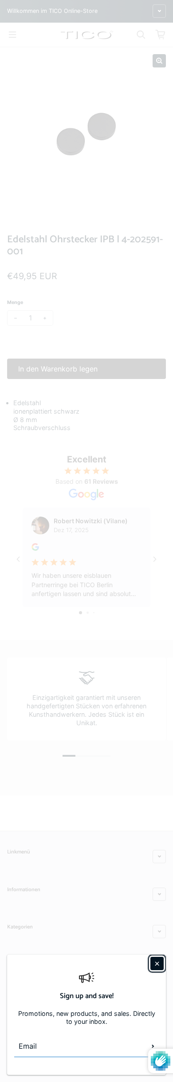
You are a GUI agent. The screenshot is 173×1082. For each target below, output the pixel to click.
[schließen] (157, 963)
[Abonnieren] (153, 1046)
